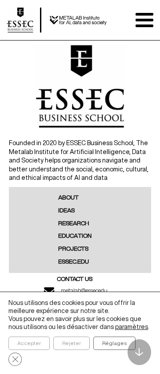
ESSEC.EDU (73, 261)
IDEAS (66, 210)
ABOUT (68, 197)
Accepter (29, 343)
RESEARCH (73, 223)
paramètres (131, 327)
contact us (74, 279)
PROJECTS (73, 249)
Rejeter (71, 343)
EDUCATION (75, 236)
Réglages (114, 343)
